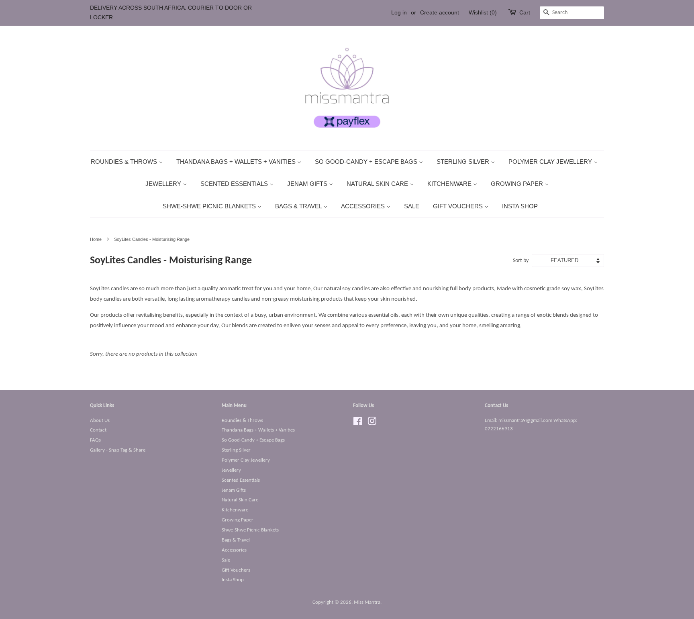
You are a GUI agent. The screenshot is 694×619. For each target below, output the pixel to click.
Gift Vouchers (458, 206)
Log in (399, 12)
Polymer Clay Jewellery (551, 161)
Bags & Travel (299, 206)
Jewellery (164, 183)
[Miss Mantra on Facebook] (357, 423)
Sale (411, 206)
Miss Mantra (367, 602)
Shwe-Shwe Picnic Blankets (210, 206)
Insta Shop (520, 206)
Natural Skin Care (378, 183)
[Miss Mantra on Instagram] (371, 423)
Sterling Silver (464, 161)
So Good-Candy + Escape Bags (367, 161)
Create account (439, 12)
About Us (100, 420)
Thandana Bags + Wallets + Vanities (236, 161)
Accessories (363, 206)
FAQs (95, 440)
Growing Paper (518, 183)
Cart (524, 12)
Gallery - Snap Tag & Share (117, 450)
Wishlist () (483, 12)
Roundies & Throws (125, 161)
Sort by (521, 260)
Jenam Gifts (308, 183)
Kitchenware (450, 183)
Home (96, 239)
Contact (98, 430)
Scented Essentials (234, 183)
